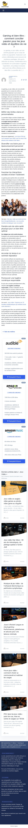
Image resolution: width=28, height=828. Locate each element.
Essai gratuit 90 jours (15, 461)
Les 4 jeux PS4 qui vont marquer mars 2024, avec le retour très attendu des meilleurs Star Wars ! (13, 138)
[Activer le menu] (3, 10)
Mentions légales (14, 826)
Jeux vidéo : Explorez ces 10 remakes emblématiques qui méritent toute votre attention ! (13, 304)
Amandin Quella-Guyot (13, 77)
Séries (14, 743)
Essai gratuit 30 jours (15, 377)
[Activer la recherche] (25, 4)
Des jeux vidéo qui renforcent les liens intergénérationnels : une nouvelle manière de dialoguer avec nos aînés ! (13, 221)
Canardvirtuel (7, 743)
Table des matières (9, 331)
